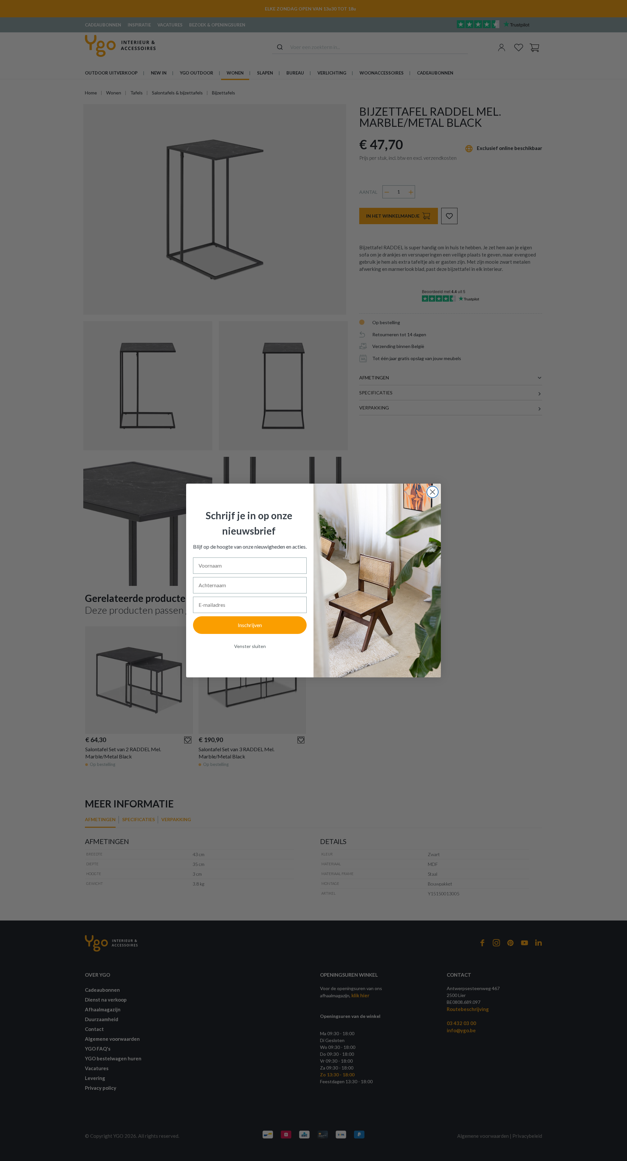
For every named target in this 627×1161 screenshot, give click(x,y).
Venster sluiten (250, 646)
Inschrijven (250, 625)
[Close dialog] (432, 492)
